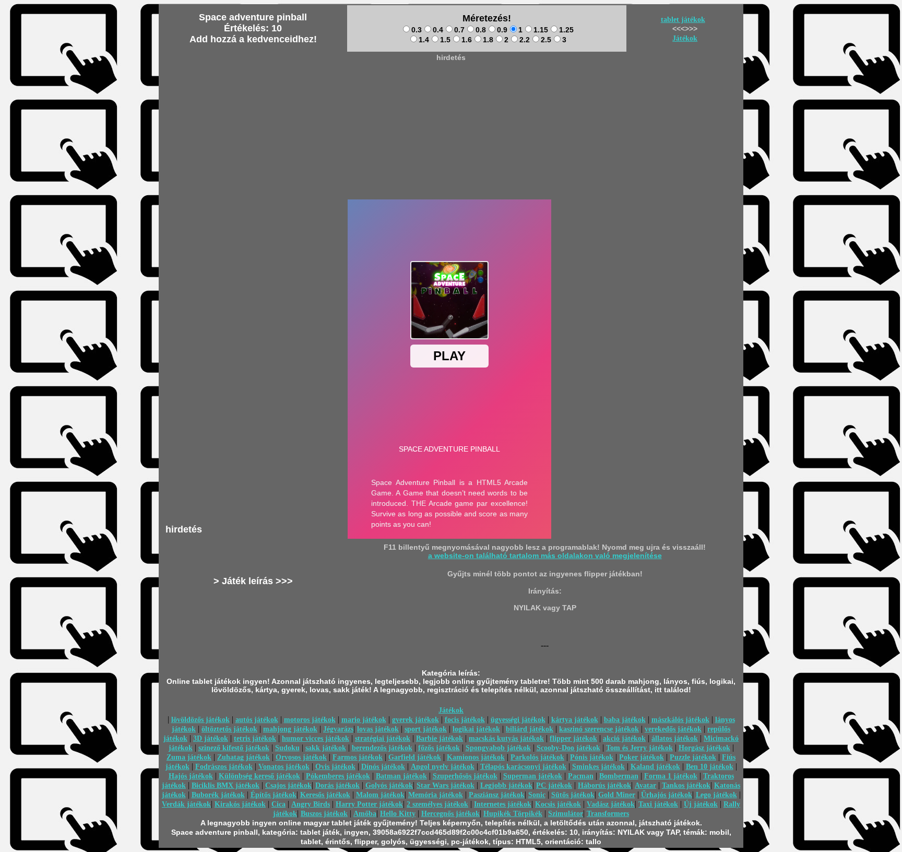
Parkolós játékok (537, 757)
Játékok (684, 38)
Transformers (608, 814)
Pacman (581, 776)
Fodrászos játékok (224, 767)
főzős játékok (439, 748)
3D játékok (210, 738)
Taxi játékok (658, 804)
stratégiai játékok (382, 738)
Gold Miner (616, 795)
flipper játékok (573, 738)
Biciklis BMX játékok (225, 785)
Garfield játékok (414, 757)
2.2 (524, 40)
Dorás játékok (337, 785)
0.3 (416, 30)
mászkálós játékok (680, 720)
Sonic (536, 795)
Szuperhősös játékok (465, 776)
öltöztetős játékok (229, 729)
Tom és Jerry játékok (639, 748)
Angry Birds (310, 804)
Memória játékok (435, 795)
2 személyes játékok (437, 804)
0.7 (459, 30)
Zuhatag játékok (243, 757)
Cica (278, 804)
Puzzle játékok (693, 757)
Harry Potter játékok (369, 804)
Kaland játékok (655, 767)
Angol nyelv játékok (442, 767)
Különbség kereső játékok (259, 776)
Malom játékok (380, 795)
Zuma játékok (189, 757)
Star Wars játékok (445, 785)
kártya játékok (574, 720)
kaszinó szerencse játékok (599, 729)
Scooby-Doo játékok (568, 748)
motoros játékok (310, 720)
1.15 (540, 30)
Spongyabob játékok (498, 748)
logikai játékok (476, 729)
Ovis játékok (335, 767)
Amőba (364, 814)
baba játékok (625, 720)
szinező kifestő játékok (233, 748)
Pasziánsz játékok (497, 795)
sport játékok (426, 729)
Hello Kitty (398, 814)
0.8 (481, 30)
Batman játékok (401, 776)
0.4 (438, 30)
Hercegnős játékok (450, 814)
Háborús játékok (604, 785)
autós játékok (256, 720)
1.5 (445, 40)
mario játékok (363, 720)
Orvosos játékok (301, 757)
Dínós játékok (383, 767)
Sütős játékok (573, 795)
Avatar (645, 785)
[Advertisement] (451, 89)
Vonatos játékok (284, 767)
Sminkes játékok (598, 767)
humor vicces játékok (315, 738)
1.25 (566, 30)
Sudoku (287, 748)
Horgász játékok (704, 748)
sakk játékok (325, 748)
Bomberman (618, 776)
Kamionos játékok (476, 757)
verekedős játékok (673, 729)
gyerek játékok (415, 720)
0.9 (502, 30)
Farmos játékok (358, 757)
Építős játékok (273, 795)
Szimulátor (565, 814)
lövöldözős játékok (200, 720)
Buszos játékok (324, 814)
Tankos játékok (686, 785)
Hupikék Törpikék (512, 814)
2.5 (546, 40)
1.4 (424, 40)
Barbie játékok (439, 738)
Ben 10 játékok (709, 767)
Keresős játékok (325, 795)
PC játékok (554, 785)
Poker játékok (641, 757)
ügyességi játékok (518, 720)
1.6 (466, 40)
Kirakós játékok (240, 804)
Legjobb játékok (506, 785)
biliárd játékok (529, 729)
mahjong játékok (290, 729)
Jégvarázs (338, 729)
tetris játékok (255, 738)
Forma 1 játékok (670, 776)
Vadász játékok (611, 804)
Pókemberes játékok (338, 776)
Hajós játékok (191, 776)
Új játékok (701, 804)
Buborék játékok (218, 795)
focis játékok (465, 720)
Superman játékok (532, 776)
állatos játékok (674, 738)
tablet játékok (683, 19)
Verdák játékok (186, 804)
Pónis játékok (591, 757)
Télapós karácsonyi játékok (523, 767)
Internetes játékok (502, 804)
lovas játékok (378, 729)
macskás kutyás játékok (506, 738)
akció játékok (624, 738)
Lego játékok (716, 795)
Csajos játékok (288, 785)
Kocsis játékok (558, 804)
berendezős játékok (382, 748)
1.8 (488, 40)
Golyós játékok (389, 785)
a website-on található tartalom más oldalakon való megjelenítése (545, 555)
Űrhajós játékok (666, 795)
